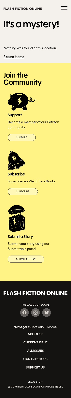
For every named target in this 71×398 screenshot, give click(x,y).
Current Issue (35, 342)
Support (21, 137)
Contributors (35, 359)
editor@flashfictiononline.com (35, 327)
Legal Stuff (35, 382)
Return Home (14, 56)
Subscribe (22, 191)
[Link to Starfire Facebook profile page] (24, 312)
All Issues (35, 350)
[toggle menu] (64, 8)
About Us (35, 334)
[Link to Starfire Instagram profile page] (35, 312)
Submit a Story (26, 259)
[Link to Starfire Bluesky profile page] (46, 312)
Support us (35, 367)
